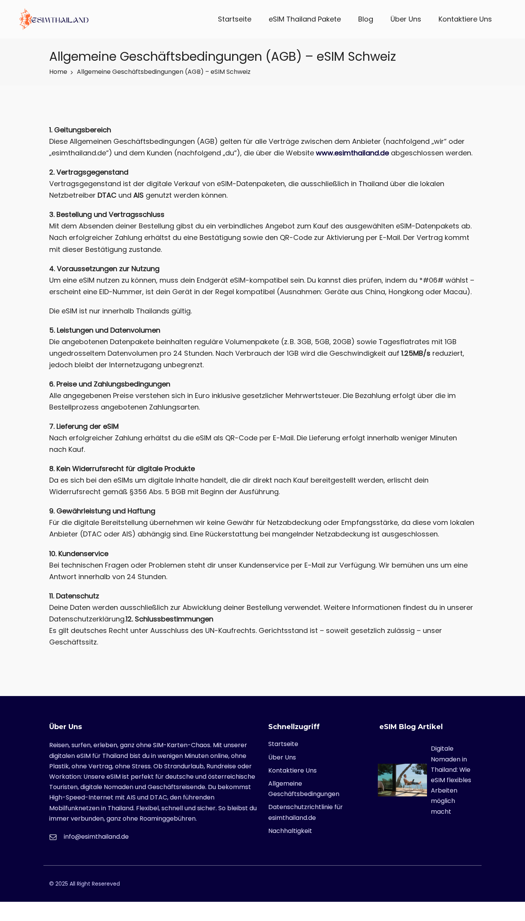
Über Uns (405, 19)
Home (58, 71)
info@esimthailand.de (96, 836)
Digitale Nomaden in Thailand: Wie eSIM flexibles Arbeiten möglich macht (451, 780)
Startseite (234, 19)
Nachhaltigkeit (290, 830)
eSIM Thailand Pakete (305, 19)
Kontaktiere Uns (465, 19)
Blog (365, 19)
